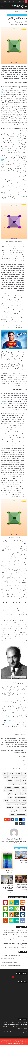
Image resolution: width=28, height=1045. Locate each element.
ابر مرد (13, 800)
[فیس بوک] (23, 819)
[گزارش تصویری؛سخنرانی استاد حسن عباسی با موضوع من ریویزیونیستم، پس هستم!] (21, 879)
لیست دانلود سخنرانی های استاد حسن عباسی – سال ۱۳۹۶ (14, 939)
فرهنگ (17, 780)
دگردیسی (22, 810)
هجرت (9, 797)
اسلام (23, 787)
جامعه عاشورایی (23, 861)
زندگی (12, 814)
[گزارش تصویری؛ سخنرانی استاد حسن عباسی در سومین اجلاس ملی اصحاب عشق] (7, 879)
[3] (20, 136)
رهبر (18, 790)
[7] (8, 716)
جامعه (23, 777)
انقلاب (5, 800)
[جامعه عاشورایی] (21, 855)
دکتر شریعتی (21, 800)
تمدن (17, 807)
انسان (16, 794)
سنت (10, 773)
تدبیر (8, 804)
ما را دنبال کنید (22, 982)
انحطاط (9, 780)
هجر (24, 773)
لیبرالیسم (13, 810)
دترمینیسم (9, 807)
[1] (23, 76)
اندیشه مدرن (21, 784)
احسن (23, 794)
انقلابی (9, 794)
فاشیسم (6, 777)
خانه (25, 11)
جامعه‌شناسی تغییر (20, 797)
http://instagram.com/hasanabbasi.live (10, 955)
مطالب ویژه (10, 15)
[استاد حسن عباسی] (18, 6)
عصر (23, 807)
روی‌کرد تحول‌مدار (8, 790)
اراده (4, 773)
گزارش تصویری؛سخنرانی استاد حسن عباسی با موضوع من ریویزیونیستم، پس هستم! (21, 887)
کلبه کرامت (15, 11)
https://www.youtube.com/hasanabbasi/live (11, 965)
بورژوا (23, 804)
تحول (23, 780)
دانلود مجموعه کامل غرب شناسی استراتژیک (17, 947)
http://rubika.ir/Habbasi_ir (7, 958)
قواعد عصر (12, 784)
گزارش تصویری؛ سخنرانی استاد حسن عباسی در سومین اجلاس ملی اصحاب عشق (7, 888)
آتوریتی (17, 773)
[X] (20, 819)
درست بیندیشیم (9, 871)
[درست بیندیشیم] (7, 860)
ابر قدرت (15, 804)
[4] (2, 160)
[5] (2, 401)
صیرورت (7, 787)
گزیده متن (21, 11)
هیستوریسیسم (21, 814)
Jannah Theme (5, 1040)
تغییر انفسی (15, 777)
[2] (2, 92)
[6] (11, 558)
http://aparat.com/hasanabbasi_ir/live (10, 962)
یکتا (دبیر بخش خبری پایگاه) (19, 22)
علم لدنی (16, 787)
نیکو (24, 790)
